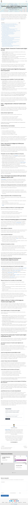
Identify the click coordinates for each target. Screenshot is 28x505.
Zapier (14, 270)
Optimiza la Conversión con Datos (5, 36)
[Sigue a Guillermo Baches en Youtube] (14, 442)
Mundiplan (25, 447)
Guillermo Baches (12, 9)
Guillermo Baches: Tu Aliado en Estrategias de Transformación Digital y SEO (10, 39)
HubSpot (18, 274)
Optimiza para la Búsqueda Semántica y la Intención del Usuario (9, 31)
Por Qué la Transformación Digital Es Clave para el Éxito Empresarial (9, 24)
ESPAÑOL (3, 502)
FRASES (10, 502)
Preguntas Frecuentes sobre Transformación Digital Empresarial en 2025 (10, 41)
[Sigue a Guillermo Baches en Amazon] (16, 442)
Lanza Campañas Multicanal (5, 35)
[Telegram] (11, 501)
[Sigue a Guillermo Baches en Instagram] (12, 442)
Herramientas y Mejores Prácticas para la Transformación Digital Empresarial (10, 37)
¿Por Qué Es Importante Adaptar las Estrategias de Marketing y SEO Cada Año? (10, 45)
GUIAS (12, 502)
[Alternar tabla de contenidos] (19, 22)
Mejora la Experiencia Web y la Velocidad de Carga (7, 32)
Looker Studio (15, 272)
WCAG (3, 205)
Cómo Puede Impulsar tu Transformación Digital (7, 40)
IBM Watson (16, 155)
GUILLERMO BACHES (14, 499)
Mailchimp (14, 274)
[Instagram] (16, 501)
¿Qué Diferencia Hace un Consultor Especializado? (7, 46)
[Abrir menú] (26, 1)
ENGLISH (6, 502)
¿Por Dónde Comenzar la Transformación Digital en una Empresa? (9, 42)
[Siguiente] (26, 464)
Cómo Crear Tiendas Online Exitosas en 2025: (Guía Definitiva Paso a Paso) (6, 447)
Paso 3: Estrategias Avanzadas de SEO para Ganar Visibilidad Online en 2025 (10, 30)
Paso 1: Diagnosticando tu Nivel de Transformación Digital (8, 26)
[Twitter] (10, 501)
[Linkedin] (18, 501)
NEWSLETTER (20, 502)
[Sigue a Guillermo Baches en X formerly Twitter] (11, 442)
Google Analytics (10, 272)
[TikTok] (13, 501)
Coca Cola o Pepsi (19, 465)
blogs (17, 238)
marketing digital (18, 222)
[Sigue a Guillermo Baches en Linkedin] (15, 442)
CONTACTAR (24, 502)
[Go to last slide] (2, 464)
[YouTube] (14, 501)
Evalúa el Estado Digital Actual (5, 27)
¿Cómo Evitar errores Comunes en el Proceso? (7, 44)
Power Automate (18, 270)
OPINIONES (15, 502)
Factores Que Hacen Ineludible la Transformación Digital (8, 25)
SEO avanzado (3, 18)
